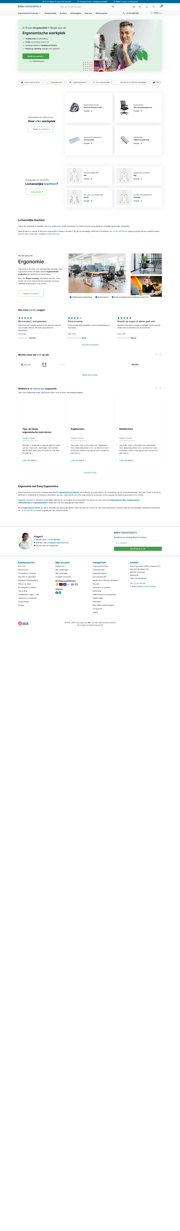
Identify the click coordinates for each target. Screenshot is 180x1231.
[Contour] (80, 364)
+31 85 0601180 (131, 13)
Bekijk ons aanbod (40, 129)
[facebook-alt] (56, 592)
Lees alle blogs (90, 472)
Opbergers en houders (102, 587)
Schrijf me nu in (138, 548)
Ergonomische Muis (100, 566)
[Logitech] (99, 365)
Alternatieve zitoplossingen (103, 605)
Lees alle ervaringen (90, 344)
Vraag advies (36, 192)
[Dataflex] (135, 364)
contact (92, 508)
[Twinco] (44, 365)
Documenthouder (100, 577)
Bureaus (63, 13)
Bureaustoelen (50, 13)
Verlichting (97, 591)
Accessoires (97, 609)
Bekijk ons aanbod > (36, 57)
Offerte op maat (24, 584)
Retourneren (23, 570)
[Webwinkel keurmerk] (23, 625)
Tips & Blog (22, 591)
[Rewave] (117, 365)
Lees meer (22, 334)
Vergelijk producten (63, 577)
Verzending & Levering (27, 573)
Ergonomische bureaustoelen (104, 594)
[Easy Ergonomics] (29, 6)
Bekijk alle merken (90, 375)
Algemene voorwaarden (27, 598)
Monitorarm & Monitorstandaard (105, 580)
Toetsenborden (99, 570)
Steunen (96, 584)
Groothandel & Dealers (27, 587)
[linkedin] (60, 592)
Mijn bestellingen (62, 570)
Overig (95, 612)
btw (140, 7)
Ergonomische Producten (28, 13)
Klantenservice (102, 13)
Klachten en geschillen (27, 577)
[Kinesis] (153, 364)
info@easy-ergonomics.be (49, 234)
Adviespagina (75, 13)
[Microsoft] (26, 365)
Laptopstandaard (40, 503)
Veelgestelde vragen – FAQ (28, 594)
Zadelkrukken (98, 598)
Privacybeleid (23, 602)
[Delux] (62, 365)
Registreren (59, 566)
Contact (21, 605)
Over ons (88, 13)
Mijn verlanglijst (61, 573)
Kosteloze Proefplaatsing (28, 580)
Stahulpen (97, 602)
